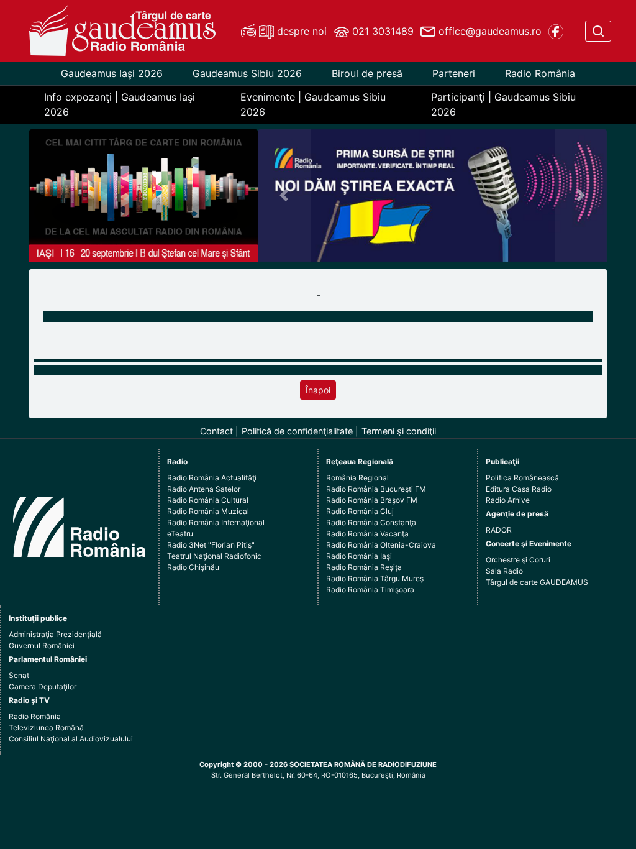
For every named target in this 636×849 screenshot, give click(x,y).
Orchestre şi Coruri (518, 559)
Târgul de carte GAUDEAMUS (537, 582)
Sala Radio (504, 571)
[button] (284, 195)
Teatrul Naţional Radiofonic (214, 556)
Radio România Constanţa (371, 522)
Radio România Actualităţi (212, 477)
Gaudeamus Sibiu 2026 (247, 73)
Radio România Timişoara (370, 589)
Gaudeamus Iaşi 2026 (112, 73)
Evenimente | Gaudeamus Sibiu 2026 (313, 104)
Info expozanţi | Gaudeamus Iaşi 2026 (119, 104)
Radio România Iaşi (359, 556)
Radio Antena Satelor (203, 488)
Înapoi (318, 390)
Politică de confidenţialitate (297, 431)
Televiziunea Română (46, 727)
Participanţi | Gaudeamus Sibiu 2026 (503, 104)
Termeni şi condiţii (398, 431)
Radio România (540, 73)
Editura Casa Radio (519, 488)
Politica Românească (522, 477)
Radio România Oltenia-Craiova (381, 544)
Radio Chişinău (193, 567)
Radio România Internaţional (216, 522)
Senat (19, 675)
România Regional (357, 477)
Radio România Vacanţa (367, 533)
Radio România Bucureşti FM (376, 488)
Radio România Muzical (208, 511)
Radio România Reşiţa (364, 567)
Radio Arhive (508, 500)
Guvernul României (42, 645)
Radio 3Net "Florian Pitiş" (211, 544)
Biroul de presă (367, 73)
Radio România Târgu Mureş (375, 578)
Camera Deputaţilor (42, 686)
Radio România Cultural (207, 500)
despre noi (300, 31)
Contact (216, 431)
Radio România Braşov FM (371, 500)
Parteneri (453, 73)
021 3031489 (381, 31)
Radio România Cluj (360, 511)
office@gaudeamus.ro (488, 31)
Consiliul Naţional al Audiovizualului (71, 738)
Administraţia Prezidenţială (55, 634)
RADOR (499, 530)
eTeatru (180, 533)
